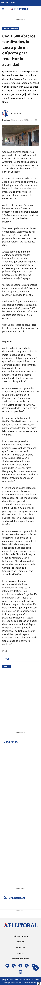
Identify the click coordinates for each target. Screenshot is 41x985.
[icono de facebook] (20, 966)
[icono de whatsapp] (27, 966)
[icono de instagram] (20, 972)
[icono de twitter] (14, 966)
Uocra (6, 666)
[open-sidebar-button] (3, 9)
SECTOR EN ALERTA (10, 28)
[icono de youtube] (7, 966)
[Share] (36, 968)
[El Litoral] (20, 9)
